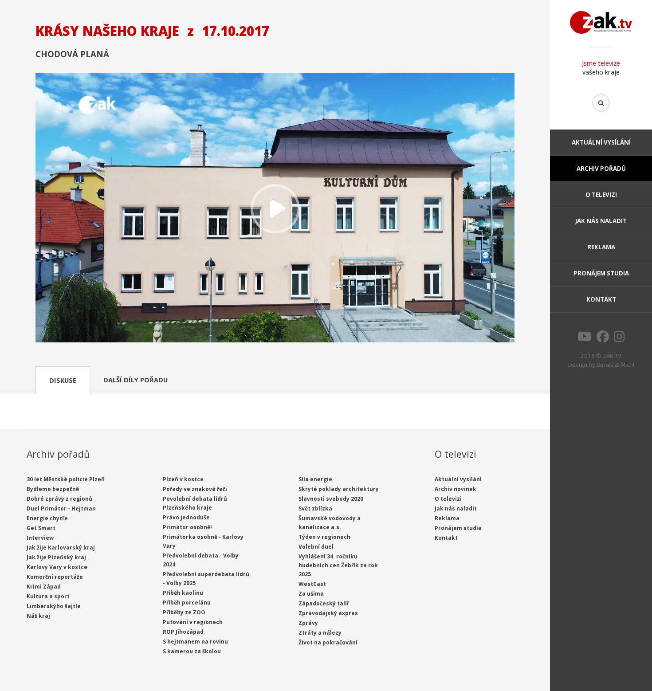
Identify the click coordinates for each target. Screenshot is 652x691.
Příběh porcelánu (187, 602)
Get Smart (41, 528)
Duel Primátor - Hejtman (61, 508)
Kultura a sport (48, 596)
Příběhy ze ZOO (184, 612)
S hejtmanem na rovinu (195, 641)
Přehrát (275, 208)
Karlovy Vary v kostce (57, 567)
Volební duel (316, 546)
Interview (40, 538)
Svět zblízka (315, 508)
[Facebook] (603, 339)
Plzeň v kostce (183, 479)
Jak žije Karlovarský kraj (61, 547)
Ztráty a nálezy (320, 632)
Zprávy (308, 623)
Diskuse (62, 380)
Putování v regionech (193, 622)
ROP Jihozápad (183, 632)
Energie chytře (47, 518)
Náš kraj (38, 616)
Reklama (601, 247)
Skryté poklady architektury (339, 489)
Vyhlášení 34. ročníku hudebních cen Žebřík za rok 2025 (338, 565)
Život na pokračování (328, 642)
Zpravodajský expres (328, 613)
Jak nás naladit (601, 221)
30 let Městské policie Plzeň (66, 479)
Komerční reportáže (55, 577)
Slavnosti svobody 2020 (331, 499)
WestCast (312, 584)
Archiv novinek (455, 489)
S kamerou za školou (192, 651)
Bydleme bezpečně (53, 489)
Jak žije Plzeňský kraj (56, 557)
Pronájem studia (601, 273)
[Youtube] (584, 339)
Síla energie (315, 479)
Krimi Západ (44, 586)
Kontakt (601, 299)
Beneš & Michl (615, 365)
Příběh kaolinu (183, 593)
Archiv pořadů (601, 169)
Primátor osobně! (187, 527)
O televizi (601, 195)
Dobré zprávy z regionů (59, 499)
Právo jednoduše (186, 517)
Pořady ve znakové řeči (195, 489)
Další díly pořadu (135, 379)
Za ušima (311, 593)
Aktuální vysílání (601, 142)
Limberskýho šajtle (54, 606)
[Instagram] (619, 339)
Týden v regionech (324, 537)
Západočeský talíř (324, 603)
